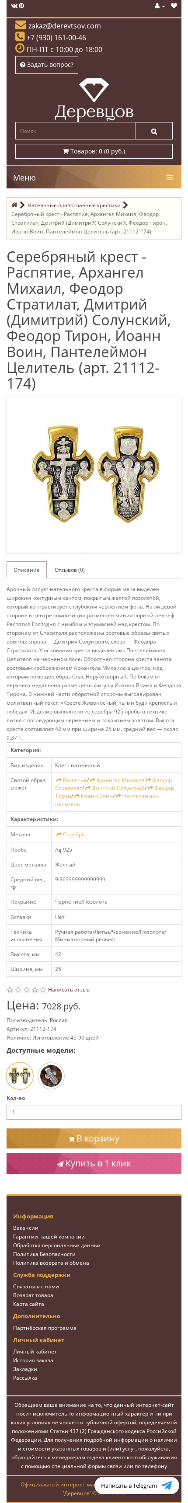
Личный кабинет (35, 1351)
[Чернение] (51, 1076)
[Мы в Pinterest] (21, 6)
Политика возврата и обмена (51, 1262)
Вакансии (25, 1228)
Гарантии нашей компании (49, 1236)
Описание (27, 570)
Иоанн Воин (97, 796)
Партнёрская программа (45, 1328)
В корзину (96, 1138)
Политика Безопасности (44, 1254)
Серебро (74, 834)
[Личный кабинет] (160, 6)
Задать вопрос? (49, 64)
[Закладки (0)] (174, 6)
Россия (59, 1020)
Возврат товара (33, 1295)
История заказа (33, 1360)
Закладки (25, 1369)
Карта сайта (28, 1304)
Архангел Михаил (120, 780)
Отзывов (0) (70, 570)
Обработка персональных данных (57, 1245)
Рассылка (25, 1377)
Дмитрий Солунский (118, 788)
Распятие (75, 780)
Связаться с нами (36, 1286)
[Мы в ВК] (14, 6)
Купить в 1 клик (97, 1163)
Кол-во (16, 1098)
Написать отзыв (69, 989)
